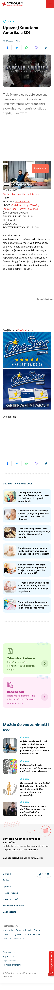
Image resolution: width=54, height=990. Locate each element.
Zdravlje (7, 874)
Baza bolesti (9, 912)
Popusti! (37, 934)
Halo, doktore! (10, 899)
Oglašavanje (9, 952)
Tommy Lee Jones (28, 208)
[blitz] (27, 389)
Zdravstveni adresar (13, 905)
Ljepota (7, 886)
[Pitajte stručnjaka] (51, 963)
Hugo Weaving (31, 205)
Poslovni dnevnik (24, 930)
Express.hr (19, 938)
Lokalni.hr (7, 934)
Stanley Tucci (10, 208)
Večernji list (8, 930)
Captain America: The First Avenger (21, 194)
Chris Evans (17, 205)
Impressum (8, 956)
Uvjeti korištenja (10, 960)
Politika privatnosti (12, 965)
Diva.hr (37, 930)
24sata (27, 934)
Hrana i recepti (10, 893)
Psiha (6, 880)
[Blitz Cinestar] (27, 350)
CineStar (21, 330)
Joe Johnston (22, 201)
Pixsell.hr (7, 938)
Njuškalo (18, 934)
